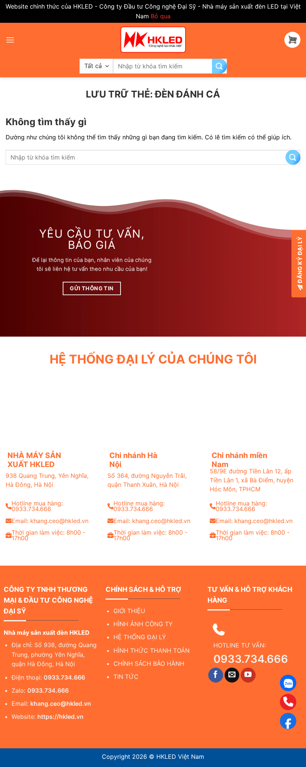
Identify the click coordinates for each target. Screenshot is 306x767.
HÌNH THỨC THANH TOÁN (151, 650)
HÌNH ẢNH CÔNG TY (143, 624)
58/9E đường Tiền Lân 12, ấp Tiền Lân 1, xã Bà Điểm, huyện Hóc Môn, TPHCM (251, 480)
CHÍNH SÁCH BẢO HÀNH (148, 663)
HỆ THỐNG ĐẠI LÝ (139, 637)
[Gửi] (219, 66)
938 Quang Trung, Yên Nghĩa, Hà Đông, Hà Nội (47, 480)
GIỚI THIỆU (129, 611)
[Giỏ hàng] (292, 40)
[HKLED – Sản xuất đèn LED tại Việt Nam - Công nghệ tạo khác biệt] (153, 39)
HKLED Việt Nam (180, 756)
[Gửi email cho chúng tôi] (232, 675)
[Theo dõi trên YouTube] (248, 675)
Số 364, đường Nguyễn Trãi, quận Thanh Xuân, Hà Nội (147, 480)
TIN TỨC (125, 676)
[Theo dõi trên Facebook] (215, 675)
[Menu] (10, 40)
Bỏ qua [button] (161, 16)
